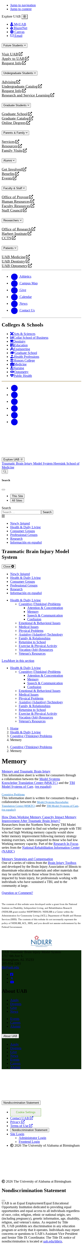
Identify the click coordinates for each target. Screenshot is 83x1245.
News (14, 1011)
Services (8, 141)
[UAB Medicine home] (41, 455)
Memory (33, 611)
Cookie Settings (26, 1112)
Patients (8, 248)
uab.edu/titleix (52, 1241)
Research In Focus (65, 844)
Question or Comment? (17, 893)
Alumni (8, 160)
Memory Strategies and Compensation (27, 859)
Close (7, 566)
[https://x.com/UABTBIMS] (12, 978)
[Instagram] (14, 401)
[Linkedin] (14, 422)
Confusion (34, 619)
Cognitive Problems (13, 794)
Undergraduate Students (18, 73)
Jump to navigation (23, 5)
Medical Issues (29, 627)
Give (13, 1007)
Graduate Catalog (15, 118)
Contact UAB (21, 1118)
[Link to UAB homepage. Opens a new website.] (41, 1098)
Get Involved (12, 169)
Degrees (15, 1004)
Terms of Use (21, 1126)
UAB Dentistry (13, 261)
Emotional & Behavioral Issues (39, 623)
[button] (41, 661)
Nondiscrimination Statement (21, 1102)
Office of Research (16, 229)
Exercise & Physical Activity (38, 646)
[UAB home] (41, 435)
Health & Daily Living (25, 600)
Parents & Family (14, 132)
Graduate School (14, 114)
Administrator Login (32, 1138)
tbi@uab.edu (10, 967)
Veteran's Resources (32, 653)
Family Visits (12, 150)
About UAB (10, 1036)
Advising (9, 82)
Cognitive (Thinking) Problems (40, 604)
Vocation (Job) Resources (36, 649)
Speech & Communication (45, 615)
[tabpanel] (41, 510)
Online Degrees (14, 123)
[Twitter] (14, 395)
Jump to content (20, 9)
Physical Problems (31, 630)
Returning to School (32, 642)
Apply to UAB (13, 58)
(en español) (43, 786)
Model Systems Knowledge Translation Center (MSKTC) (31, 781)
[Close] (24, 16)
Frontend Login (29, 1141)
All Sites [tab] (17, 500)
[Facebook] (14, 388)
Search (6, 508)
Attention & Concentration (45, 608)
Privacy (17, 1122)
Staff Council (12, 210)
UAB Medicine (13, 257)
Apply (14, 1000)
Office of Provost (15, 197)
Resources (9, 146)
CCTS (7, 238)
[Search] (5, 471)
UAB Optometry (14, 266)
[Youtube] (14, 408)
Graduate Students (15, 105)
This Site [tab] (17, 496)
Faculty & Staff (13, 188)
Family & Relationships (34, 638)
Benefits (8, 174)
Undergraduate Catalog (19, 86)
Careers (15, 1022)
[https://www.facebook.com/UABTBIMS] (11, 974)
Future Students (13, 45)
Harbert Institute (14, 233)
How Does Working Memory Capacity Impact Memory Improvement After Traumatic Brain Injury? (39, 819)
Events (7, 178)
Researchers (11, 220)
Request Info (11, 63)
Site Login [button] (17, 1134)
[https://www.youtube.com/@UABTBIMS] (12, 982)
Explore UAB (11, 459)
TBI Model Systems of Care (62, 805)
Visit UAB (10, 54)
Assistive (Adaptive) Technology (41, 634)
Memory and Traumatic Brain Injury (26, 771)
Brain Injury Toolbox (62, 863)
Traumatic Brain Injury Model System (27, 463)
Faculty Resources (16, 206)
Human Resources (16, 201)
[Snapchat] (14, 415)
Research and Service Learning (26, 95)
